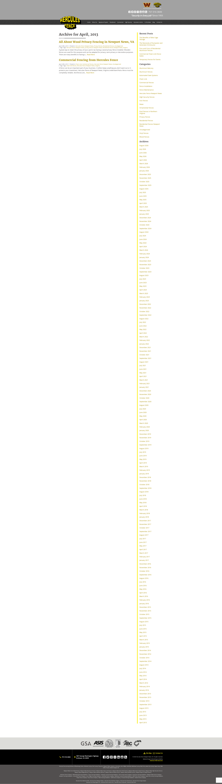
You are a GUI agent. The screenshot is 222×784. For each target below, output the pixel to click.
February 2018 (144, 513)
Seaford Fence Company (140, 777)
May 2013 (142, 719)
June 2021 (143, 369)
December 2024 (145, 218)
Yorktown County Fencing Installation (109, 774)
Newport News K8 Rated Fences (128, 772)
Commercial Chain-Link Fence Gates (150, 55)
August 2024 (143, 232)
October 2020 (144, 398)
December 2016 (145, 564)
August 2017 (143, 535)
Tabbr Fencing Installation (104, 777)
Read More (91, 54)
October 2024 (144, 225)
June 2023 (143, 283)
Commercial (120, 22)
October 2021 (144, 355)
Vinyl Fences (143, 133)
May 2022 (142, 329)
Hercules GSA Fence (131, 782)
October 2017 (144, 528)
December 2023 (145, 261)
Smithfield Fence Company (108, 776)
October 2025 (144, 182)
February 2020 (144, 427)
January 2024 (144, 257)
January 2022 (144, 344)
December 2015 (145, 607)
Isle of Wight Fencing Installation (93, 776)
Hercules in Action (138, 22)
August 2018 (143, 492)
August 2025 (143, 189)
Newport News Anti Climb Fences (119, 770)
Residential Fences (108, 46)
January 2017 (144, 560)
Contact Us (159, 22)
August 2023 (143, 275)
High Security (128, 22)
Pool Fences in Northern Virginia (148, 112)
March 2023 (143, 293)
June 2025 (143, 196)
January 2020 (144, 430)
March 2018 (143, 510)
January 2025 (144, 214)
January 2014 (144, 690)
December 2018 (145, 477)
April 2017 (143, 549)
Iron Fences (143, 101)
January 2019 (144, 474)
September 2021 (145, 358)
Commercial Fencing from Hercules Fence (88, 60)
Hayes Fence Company (82, 777)
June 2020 (143, 412)
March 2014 (143, 683)
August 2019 (143, 448)
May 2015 (142, 632)
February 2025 (144, 210)
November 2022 (145, 308)
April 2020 (143, 420)
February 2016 (144, 600)
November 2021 (145, 351)
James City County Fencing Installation (154, 776)
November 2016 (145, 567)
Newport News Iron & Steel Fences (71, 770)
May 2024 (142, 243)
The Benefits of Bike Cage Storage (148, 38)
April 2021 (143, 376)
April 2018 (143, 506)
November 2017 (145, 524)
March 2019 (143, 466)
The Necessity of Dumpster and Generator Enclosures (150, 44)
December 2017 (145, 521)
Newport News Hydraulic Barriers (96, 772)
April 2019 (143, 463)
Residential (112, 22)
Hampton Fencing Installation (65, 776)
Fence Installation (145, 86)
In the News (148, 22)
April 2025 (143, 203)
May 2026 (142, 156)
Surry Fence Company (93, 777)
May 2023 (142, 286)
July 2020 (142, 409)
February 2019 (144, 470)
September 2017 (145, 531)
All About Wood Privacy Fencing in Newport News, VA (96, 42)
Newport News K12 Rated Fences (143, 772)
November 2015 (145, 611)
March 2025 (143, 207)
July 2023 (142, 279)
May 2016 (142, 589)
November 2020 (145, 394)
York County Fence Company (125, 774)
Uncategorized (118, 46)
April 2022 (143, 333)
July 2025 (142, 192)
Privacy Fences (98, 46)
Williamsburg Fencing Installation (80, 774)
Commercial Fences (88, 64)
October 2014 (144, 658)
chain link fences (71, 66)
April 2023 (143, 290)
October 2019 (144, 441)
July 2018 (142, 495)
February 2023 (144, 297)
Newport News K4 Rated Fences (112, 772)
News (141, 104)
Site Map (149, 753)
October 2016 (144, 571)
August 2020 (143, 405)
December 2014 (145, 650)
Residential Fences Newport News (113, 47)
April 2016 (143, 593)
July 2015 (142, 625)
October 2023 (144, 268)
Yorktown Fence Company (66, 774)
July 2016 (142, 582)
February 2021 (144, 383)
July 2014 (142, 668)
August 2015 (143, 622)
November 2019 (145, 438)
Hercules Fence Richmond (126, 780)
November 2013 (145, 697)
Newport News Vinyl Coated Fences (136, 770)
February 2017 (144, 557)
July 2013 (142, 712)
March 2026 (143, 163)
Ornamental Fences (146, 108)
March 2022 (143, 337)
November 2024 (145, 221)
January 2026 (144, 171)
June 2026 (143, 153)
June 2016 (143, 585)
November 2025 (145, 178)
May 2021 (142, 373)
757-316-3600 (155, 11)
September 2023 (145, 272)
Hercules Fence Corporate (120, 782)
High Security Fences (147, 97)
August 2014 (143, 665)
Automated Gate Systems (148, 75)
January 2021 (144, 387)
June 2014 (143, 672)
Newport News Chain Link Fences (103, 770)
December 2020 (145, 391)
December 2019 (145, 434)
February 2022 (144, 340)
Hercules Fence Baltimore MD (82, 780)
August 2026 (143, 145)
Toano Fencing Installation (94, 774)
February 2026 (144, 167)
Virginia (125, 47)
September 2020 (145, 401)
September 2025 (145, 185)
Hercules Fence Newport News (84, 46)
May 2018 (142, 503)
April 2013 (143, 722)
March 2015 (143, 640)
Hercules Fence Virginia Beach (139, 780)
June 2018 (143, 499)
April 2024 (143, 246)
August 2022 (143, 319)
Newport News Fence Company (154, 774)
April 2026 (143, 160)
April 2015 (143, 636)
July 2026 (142, 149)
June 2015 (143, 629)
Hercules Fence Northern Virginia (112, 780)
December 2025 (145, 174)
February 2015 (144, 643)
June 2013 (143, 715)
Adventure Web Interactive (156, 760)
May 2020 (142, 416)
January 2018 (144, 517)
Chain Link (79, 64)
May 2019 (142, 459)
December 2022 (145, 304)
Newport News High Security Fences (154, 770)
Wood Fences (144, 137)
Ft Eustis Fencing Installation (127, 777)
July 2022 (142, 322)
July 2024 (142, 236)
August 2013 (143, 708)
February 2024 (144, 254)
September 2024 (145, 228)
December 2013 (145, 694)
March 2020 (143, 423)
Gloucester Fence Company (79, 776)
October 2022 (144, 311)
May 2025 (142, 200)
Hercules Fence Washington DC (93, 782)
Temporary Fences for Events (150, 59)
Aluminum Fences (146, 72)
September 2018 (145, 488)
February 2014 (144, 686)
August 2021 (143, 362)
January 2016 (144, 604)
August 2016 (143, 578)
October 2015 (144, 614)
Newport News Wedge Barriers (81, 772)
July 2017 (142, 539)
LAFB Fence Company (116, 777)
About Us (94, 22)
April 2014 (143, 679)
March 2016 (143, 596)
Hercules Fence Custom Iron (107, 782)
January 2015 (144, 647)
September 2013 (145, 704)
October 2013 (144, 701)
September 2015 (145, 618)
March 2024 (143, 250)
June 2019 (143, 456)
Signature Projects (103, 22)
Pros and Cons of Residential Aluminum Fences (149, 49)
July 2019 (142, 452)
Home (88, 22)
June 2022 (143, 326)
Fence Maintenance (146, 90)
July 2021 (142, 365)
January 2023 (144, 301)
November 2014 (145, 654)
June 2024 (143, 239)
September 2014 (145, 661)
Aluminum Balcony (146, 68)
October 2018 (144, 484)
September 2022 (145, 315)
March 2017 (143, 553)
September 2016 (145, 575)
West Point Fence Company (139, 776)
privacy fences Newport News (93, 47)
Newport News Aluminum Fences (87, 770)
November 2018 (145, 481)
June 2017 (143, 542)
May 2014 (142, 676)
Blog (154, 22)
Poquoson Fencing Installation (139, 774)
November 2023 (145, 265)
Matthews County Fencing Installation (123, 776)
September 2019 (145, 445)
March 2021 (143, 380)
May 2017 (142, 546)
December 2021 (145, 347)
